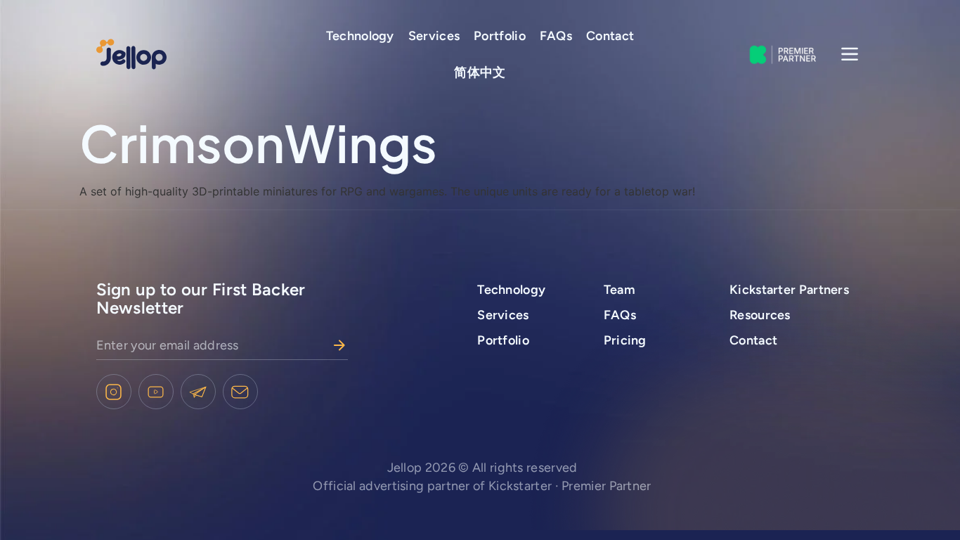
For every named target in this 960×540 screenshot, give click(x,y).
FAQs (556, 36)
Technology (360, 36)
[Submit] (339, 345)
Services (434, 36)
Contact (610, 36)
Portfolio (500, 36)
